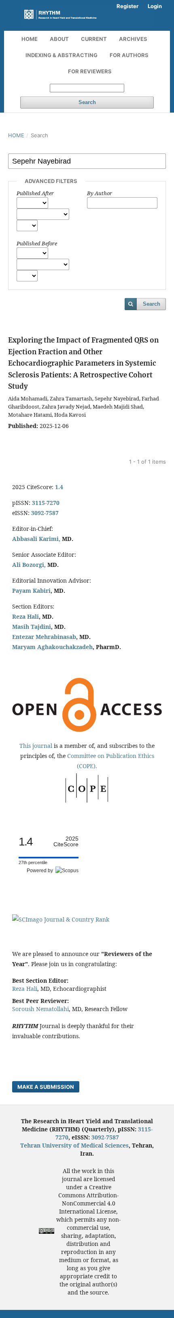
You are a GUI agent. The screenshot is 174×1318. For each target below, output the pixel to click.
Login (155, 6)
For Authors (129, 55)
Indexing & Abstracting (61, 55)
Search (87, 102)
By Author (99, 193)
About (59, 39)
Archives (133, 39)
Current (94, 39)
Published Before (37, 243)
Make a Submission (45, 1087)
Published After (35, 193)
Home (29, 39)
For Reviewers (90, 71)
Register (127, 6)
